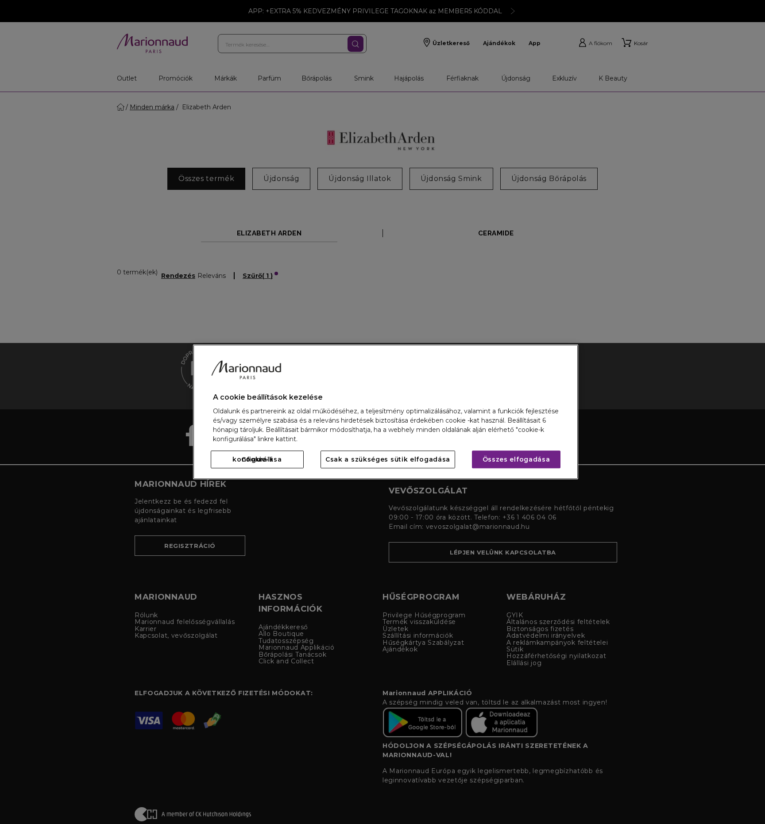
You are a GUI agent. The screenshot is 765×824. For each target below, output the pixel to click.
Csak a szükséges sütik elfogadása (387, 460)
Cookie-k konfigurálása (257, 460)
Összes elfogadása (516, 460)
